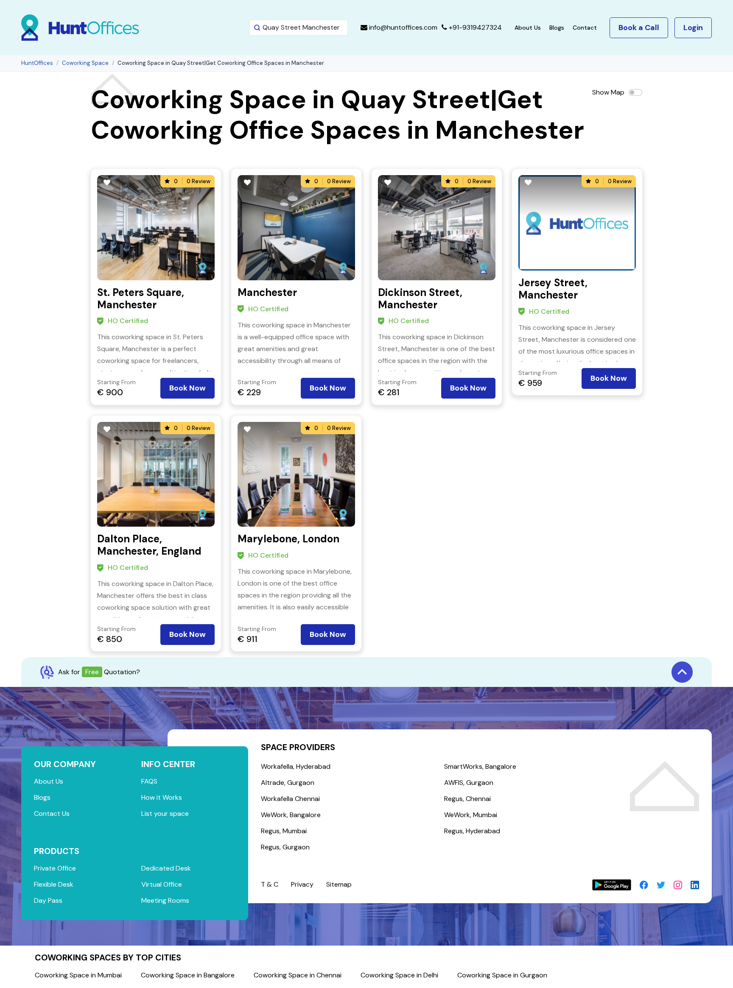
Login (693, 27)
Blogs (556, 27)
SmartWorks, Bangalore (480, 766)
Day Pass (48, 900)
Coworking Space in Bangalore (188, 975)
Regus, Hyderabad (472, 830)
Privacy (302, 884)
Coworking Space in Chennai (297, 975)
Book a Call (638, 27)
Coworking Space (85, 63)
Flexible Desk (53, 884)
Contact (585, 27)
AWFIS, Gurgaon (468, 782)
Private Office (55, 868)
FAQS (149, 781)
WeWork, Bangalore (291, 814)
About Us (528, 27)
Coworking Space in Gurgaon (502, 975)
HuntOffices (37, 63)
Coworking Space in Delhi (399, 975)
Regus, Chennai (467, 798)
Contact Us (52, 813)
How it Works (161, 797)
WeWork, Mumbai (470, 814)
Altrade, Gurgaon (287, 782)
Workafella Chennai (290, 798)
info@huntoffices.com (402, 27)
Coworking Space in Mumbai (78, 975)
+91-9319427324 (474, 27)
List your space (165, 813)
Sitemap (339, 884)
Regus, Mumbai (284, 830)
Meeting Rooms (165, 900)
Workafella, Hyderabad (295, 766)
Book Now (187, 388)
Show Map (608, 92)
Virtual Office (161, 884)
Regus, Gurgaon (285, 847)
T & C (269, 884)
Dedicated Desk (166, 868)
